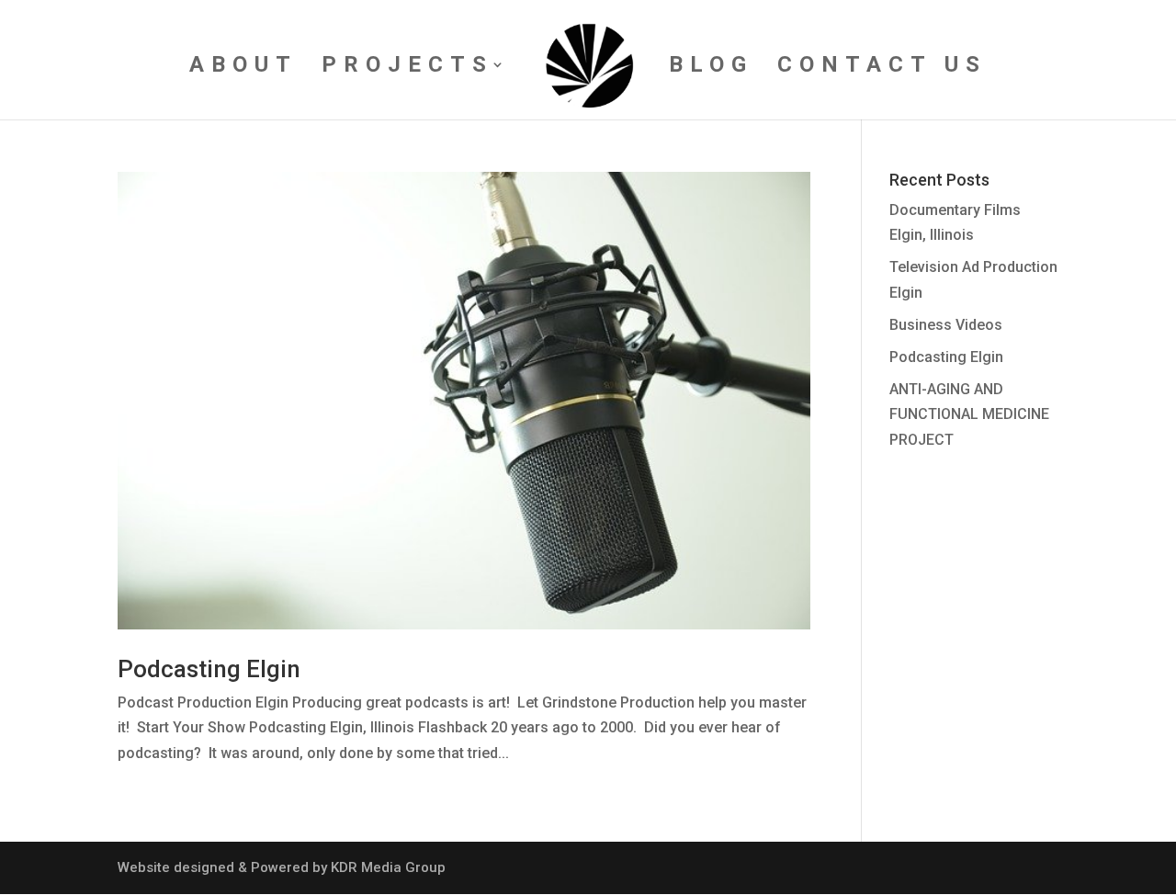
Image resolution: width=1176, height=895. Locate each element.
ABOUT (243, 67)
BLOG (711, 67)
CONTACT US (882, 67)
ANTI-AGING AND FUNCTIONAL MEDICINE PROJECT (969, 414)
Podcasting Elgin (209, 669)
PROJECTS (407, 67)
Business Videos (945, 325)
